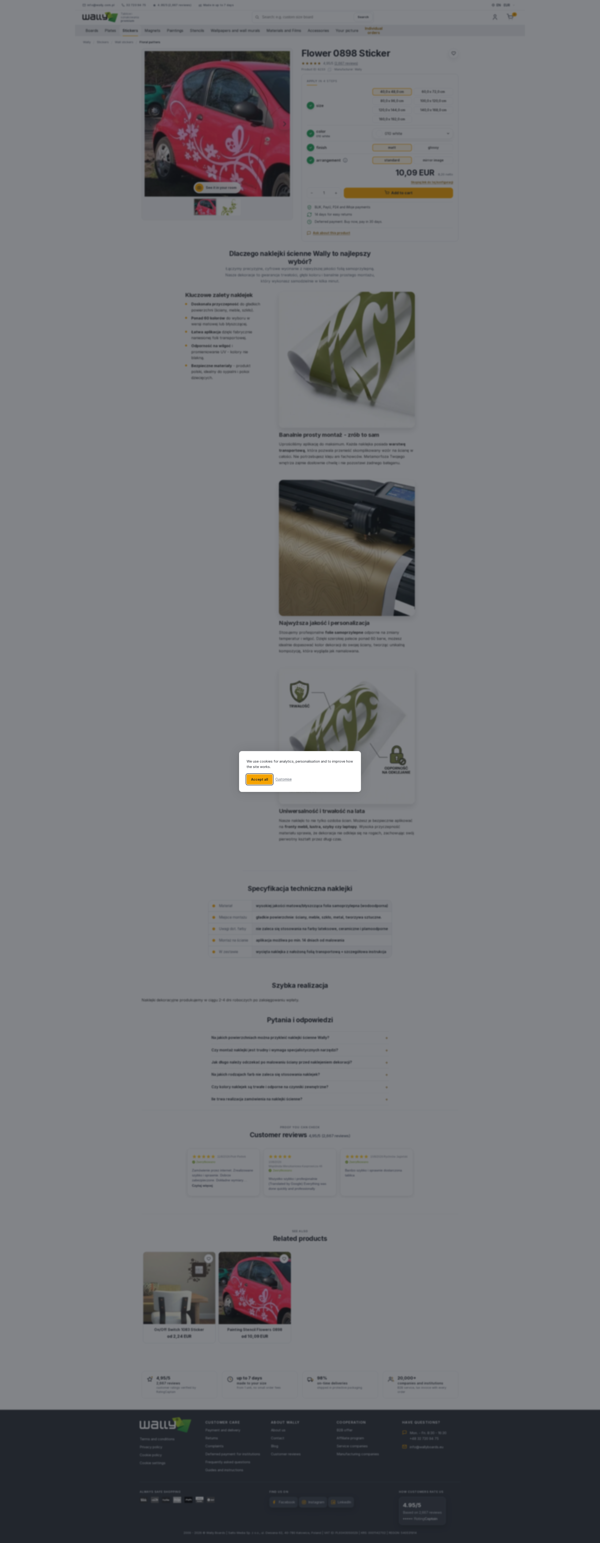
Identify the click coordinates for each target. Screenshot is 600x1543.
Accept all (259, 779)
